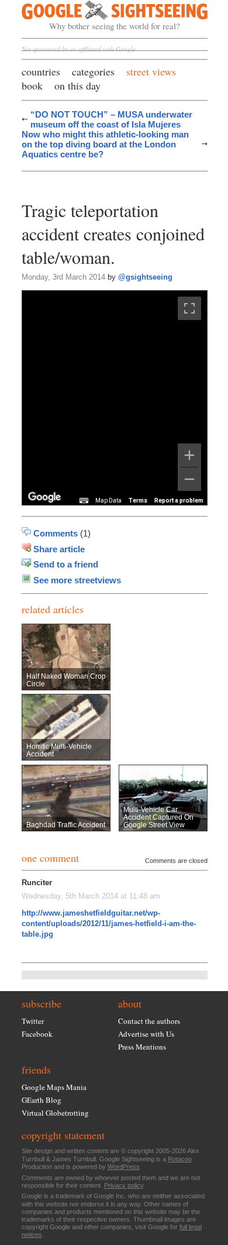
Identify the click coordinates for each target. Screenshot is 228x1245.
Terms (138, 500)
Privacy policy (123, 1185)
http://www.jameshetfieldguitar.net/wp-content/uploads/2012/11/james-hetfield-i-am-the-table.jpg (109, 923)
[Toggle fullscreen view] (189, 308)
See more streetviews (77, 580)
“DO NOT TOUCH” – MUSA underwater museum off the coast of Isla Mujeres (111, 119)
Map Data (108, 500)
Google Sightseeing (101, 16)
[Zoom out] (189, 479)
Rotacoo (180, 1159)
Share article (59, 549)
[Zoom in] (189, 455)
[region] (114, 398)
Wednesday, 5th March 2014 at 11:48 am (91, 896)
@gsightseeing (145, 277)
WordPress (124, 1166)
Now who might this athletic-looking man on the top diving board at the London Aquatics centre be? (105, 144)
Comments (55, 533)
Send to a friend (65, 564)
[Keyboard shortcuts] (84, 501)
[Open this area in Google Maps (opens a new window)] (44, 497)
